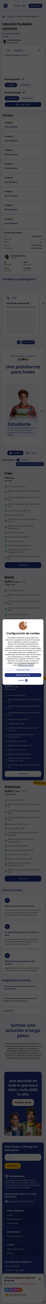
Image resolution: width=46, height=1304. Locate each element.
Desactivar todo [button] (23, 670)
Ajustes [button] (21, 680)
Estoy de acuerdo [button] (23, 675)
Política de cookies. (26, 665)
